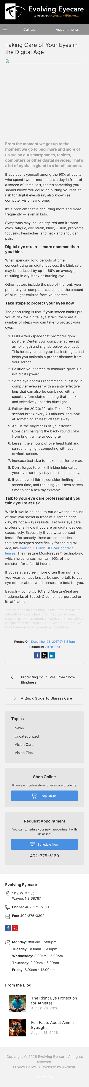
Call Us (29, 29)
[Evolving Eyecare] (44, 11)
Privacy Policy (24, 1067)
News (19, 728)
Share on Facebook (37, 655)
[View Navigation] (6, 29)
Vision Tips (52, 647)
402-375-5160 (30, 907)
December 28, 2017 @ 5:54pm (53, 641)
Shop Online (48, 796)
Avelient (68, 1067)
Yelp (15, 928)
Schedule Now (47, 844)
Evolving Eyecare (52, 1056)
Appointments (67, 29)
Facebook (8, 928)
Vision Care (24, 744)
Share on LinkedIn (52, 655)
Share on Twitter (44, 655)
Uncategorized (27, 736)
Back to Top (44, 1076)
